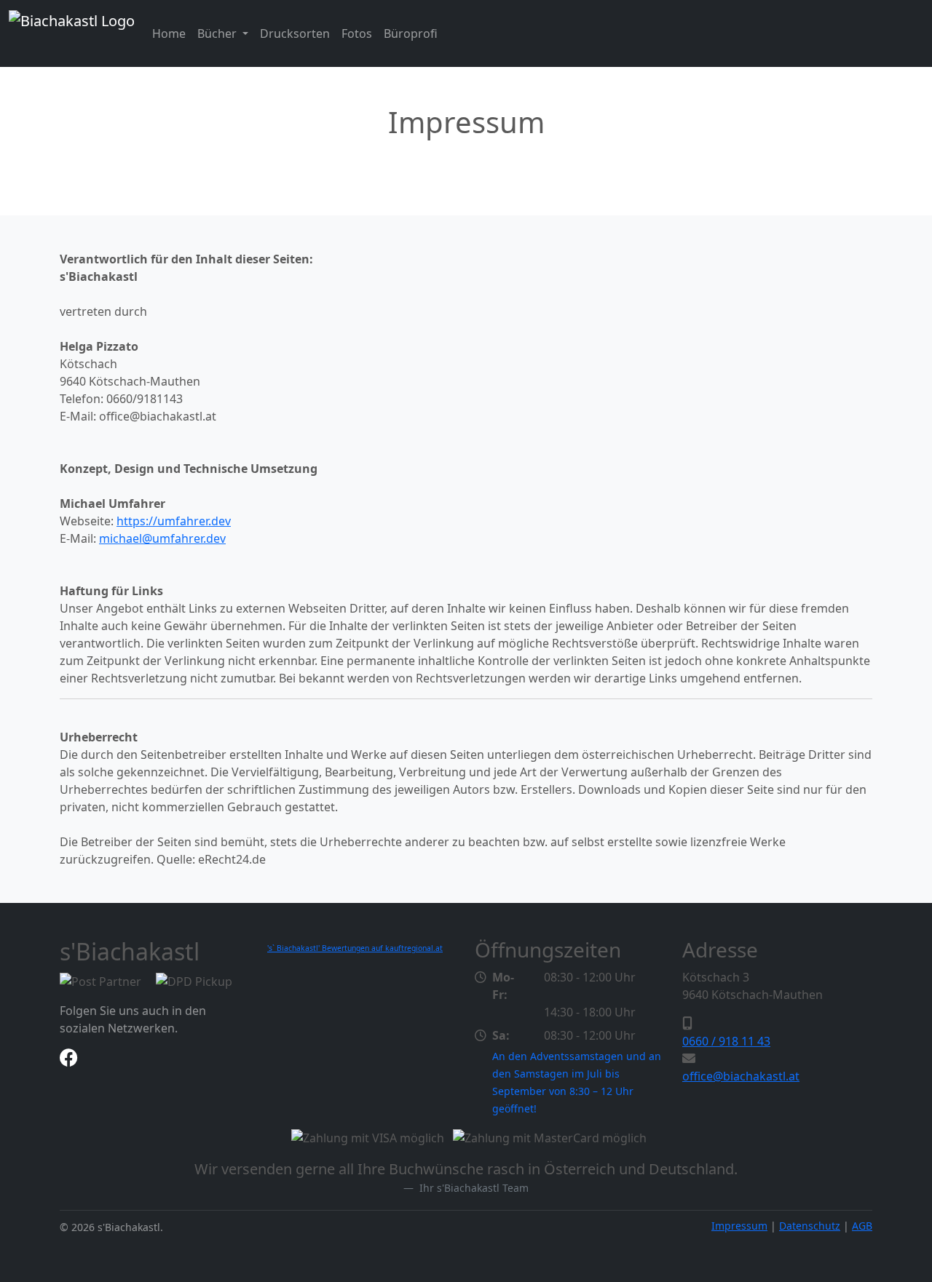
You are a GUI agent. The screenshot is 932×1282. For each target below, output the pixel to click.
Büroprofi (411, 33)
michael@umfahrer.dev (162, 538)
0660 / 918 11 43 (726, 1041)
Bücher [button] (218, 33)
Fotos (356, 33)
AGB (862, 1226)
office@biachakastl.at (740, 1076)
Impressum (739, 1226)
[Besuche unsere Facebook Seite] (69, 1060)
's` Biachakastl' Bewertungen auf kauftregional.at (355, 948)
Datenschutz (809, 1226)
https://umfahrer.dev (173, 521)
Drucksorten (295, 33)
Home (169, 33)
